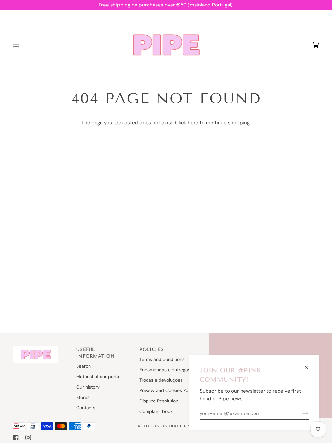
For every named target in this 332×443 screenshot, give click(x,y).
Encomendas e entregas (164, 370)
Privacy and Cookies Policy (167, 390)
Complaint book (155, 411)
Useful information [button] (95, 353)
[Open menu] (22, 45)
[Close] (309, 365)
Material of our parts (97, 376)
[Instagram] (28, 437)
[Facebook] (16, 437)
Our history (88, 387)
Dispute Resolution (158, 401)
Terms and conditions (161, 359)
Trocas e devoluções (161, 380)
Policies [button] (151, 349)
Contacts (85, 408)
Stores (82, 397)
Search (83, 366)
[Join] (300, 413)
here (193, 122)
